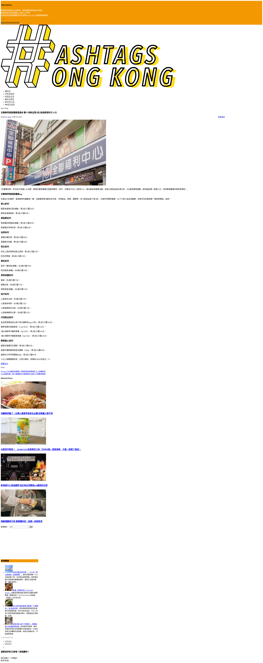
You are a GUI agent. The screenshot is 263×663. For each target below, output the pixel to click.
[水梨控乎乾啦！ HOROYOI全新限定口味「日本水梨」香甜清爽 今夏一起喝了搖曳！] (23, 444)
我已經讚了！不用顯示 (9, 658)
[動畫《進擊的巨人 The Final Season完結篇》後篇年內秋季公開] (9, 590)
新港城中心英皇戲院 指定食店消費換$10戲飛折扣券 (24, 485)
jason (9, 117)
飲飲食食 (221, 117)
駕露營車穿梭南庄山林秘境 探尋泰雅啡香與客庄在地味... (22, 10)
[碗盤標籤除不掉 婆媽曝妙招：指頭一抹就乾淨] (23, 516)
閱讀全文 (4, 364)
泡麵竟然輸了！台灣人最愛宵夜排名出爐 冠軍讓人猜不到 (27, 413)
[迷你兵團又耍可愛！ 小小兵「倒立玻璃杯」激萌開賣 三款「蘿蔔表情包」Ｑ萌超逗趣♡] (9, 572)
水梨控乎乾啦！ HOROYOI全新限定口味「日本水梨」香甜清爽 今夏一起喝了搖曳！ (41, 449)
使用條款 (8, 641)
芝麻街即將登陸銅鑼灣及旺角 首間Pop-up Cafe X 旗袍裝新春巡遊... (25, 15)
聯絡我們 (8, 644)
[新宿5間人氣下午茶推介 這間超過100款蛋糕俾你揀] (9, 624)
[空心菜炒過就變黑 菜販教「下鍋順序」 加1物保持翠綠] (9, 606)
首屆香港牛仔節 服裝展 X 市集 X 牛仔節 (15, 13)
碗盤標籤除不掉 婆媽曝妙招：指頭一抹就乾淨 (21, 521)
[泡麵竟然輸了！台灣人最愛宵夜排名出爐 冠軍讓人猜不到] (23, 408)
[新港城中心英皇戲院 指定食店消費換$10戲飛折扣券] (23, 480)
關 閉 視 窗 (5, 660)
